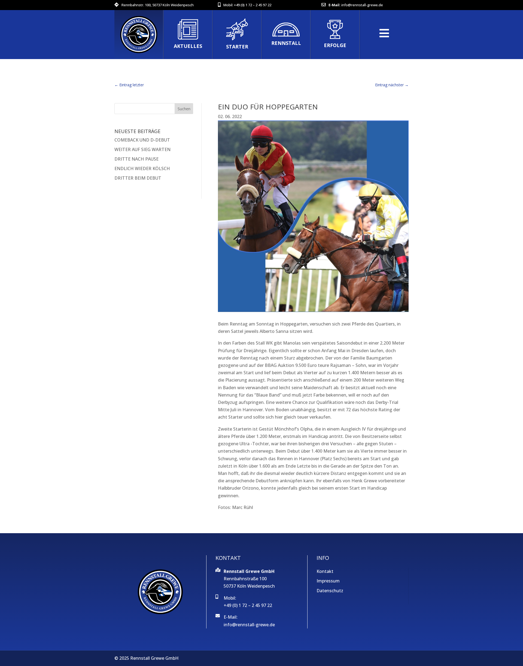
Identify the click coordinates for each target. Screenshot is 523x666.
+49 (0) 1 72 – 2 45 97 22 (252, 4)
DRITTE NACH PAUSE (136, 159)
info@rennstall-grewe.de (362, 4)
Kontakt (325, 571)
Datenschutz (330, 591)
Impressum (328, 581)
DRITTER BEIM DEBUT (137, 178)
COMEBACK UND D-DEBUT (142, 140)
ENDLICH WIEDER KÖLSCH (142, 168)
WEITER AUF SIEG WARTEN (142, 149)
